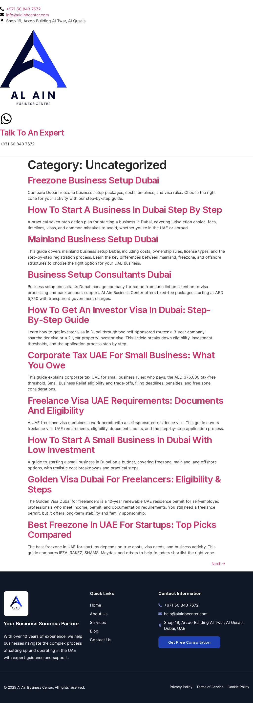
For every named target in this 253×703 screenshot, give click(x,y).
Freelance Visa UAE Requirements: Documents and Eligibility (125, 405)
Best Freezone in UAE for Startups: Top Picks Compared (122, 529)
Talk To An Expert (32, 132)
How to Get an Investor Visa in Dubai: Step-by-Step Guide (119, 314)
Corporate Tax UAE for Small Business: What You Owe (121, 359)
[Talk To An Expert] (6, 119)
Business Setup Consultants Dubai (99, 274)
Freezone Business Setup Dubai (93, 180)
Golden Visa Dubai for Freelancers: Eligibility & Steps (124, 484)
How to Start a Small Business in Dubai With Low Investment (120, 444)
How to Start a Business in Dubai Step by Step (125, 209)
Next (218, 563)
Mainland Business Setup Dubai (93, 239)
